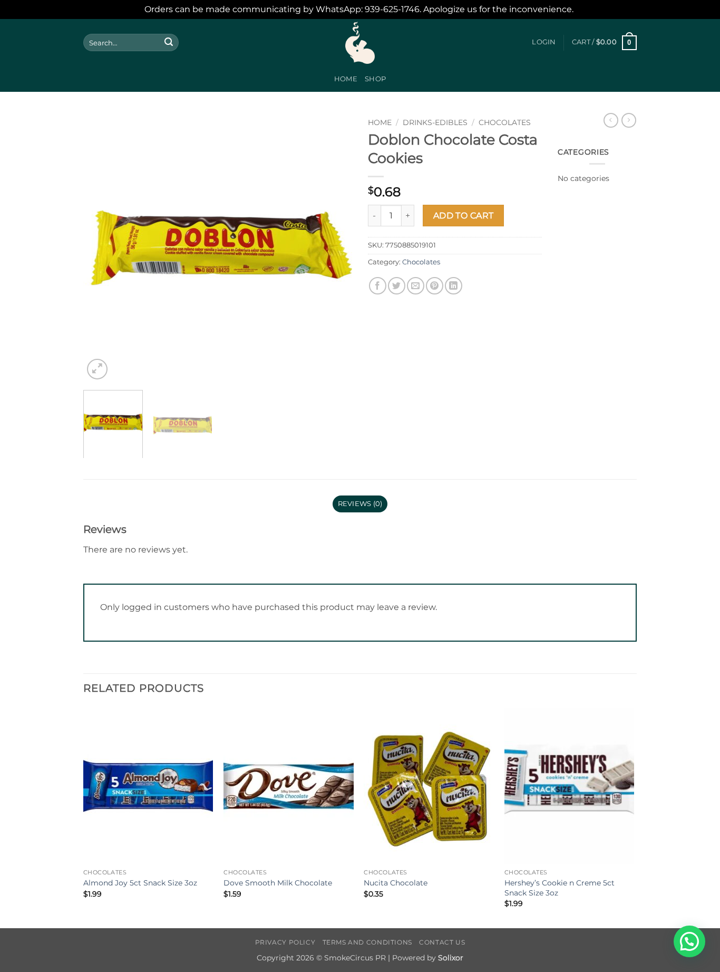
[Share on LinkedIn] (453, 285)
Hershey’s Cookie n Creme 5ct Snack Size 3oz (559, 888)
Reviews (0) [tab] (360, 504)
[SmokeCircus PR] (360, 42)
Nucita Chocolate (395, 883)
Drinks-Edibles (435, 122)
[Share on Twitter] (396, 285)
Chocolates (505, 122)
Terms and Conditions (367, 942)
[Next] (333, 247)
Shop (375, 79)
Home (345, 79)
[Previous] (101, 247)
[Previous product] (628, 120)
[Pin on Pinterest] (434, 285)
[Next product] (611, 120)
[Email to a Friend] (415, 285)
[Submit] (169, 43)
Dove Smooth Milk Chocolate (277, 883)
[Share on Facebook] (377, 285)
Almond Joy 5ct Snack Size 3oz (140, 883)
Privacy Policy (285, 942)
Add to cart (463, 216)
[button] (544, 42)
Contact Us (442, 942)
